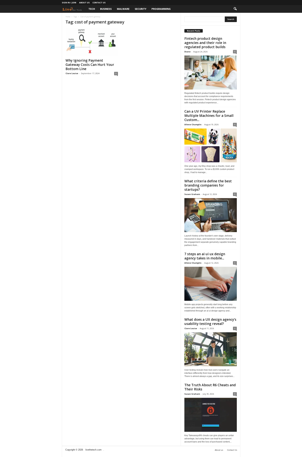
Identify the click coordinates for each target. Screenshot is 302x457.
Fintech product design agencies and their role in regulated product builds (205, 42)
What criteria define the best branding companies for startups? (208, 185)
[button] (235, 9)
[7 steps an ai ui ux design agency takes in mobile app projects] (210, 284)
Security (140, 9)
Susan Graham (192, 194)
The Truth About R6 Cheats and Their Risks (210, 387)
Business (106, 9)
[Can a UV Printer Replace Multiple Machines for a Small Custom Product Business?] (210, 145)
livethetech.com (93, 449)
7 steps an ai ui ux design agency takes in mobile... (204, 256)
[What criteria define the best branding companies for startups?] (210, 215)
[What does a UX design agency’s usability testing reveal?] (210, 349)
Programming (161, 9)
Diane (187, 51)
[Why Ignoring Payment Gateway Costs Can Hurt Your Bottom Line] (92, 42)
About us (84, 2)
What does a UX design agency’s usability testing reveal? (210, 321)
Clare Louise (72, 73)
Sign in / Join (69, 2)
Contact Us (99, 2)
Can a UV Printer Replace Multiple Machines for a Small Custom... (208, 115)
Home (68, 16)
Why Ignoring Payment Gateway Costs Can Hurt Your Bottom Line (90, 64)
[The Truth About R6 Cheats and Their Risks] (210, 415)
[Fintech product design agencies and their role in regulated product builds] (210, 73)
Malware (123, 9)
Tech (91, 9)
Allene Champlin (193, 124)
